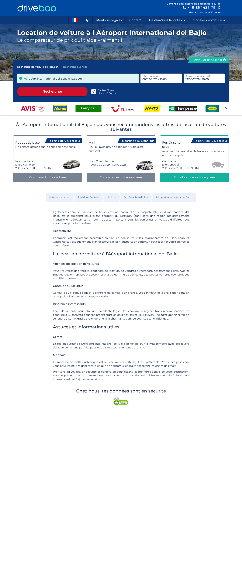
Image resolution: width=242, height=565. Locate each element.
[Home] (37, 8)
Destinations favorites (165, 20)
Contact (135, 20)
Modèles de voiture (207, 20)
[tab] (37, 65)
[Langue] (75, 20)
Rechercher (52, 91)
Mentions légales (109, 20)
